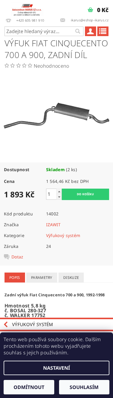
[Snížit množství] (59, 197)
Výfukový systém (63, 235)
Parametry (41, 277)
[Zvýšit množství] (59, 191)
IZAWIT (53, 224)
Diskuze (71, 277)
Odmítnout (29, 387)
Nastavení (56, 368)
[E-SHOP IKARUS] (28, 8)
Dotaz (17, 257)
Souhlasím (84, 387)
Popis (14, 277)
